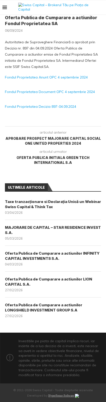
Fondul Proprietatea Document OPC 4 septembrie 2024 (50, 92)
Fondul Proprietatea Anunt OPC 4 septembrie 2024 (46, 77)
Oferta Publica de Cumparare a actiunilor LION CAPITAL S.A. (48, 282)
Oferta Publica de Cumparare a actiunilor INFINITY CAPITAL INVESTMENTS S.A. (52, 256)
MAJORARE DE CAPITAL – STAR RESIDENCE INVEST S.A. (53, 230)
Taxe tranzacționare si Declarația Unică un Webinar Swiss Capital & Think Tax (53, 204)
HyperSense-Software (61, 395)
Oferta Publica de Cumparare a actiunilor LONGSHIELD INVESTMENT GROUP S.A (43, 307)
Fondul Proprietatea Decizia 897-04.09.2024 (40, 106)
